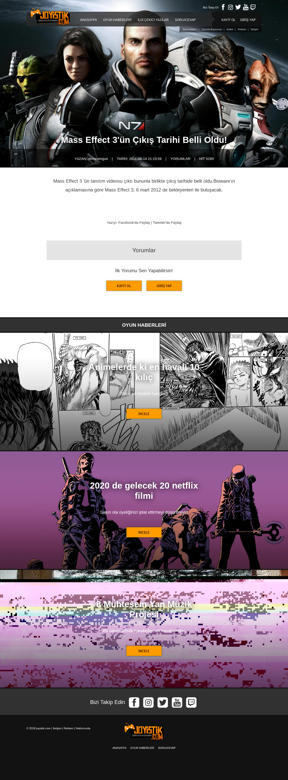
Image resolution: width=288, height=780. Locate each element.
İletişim (254, 29)
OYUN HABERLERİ (117, 20)
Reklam (242, 29)
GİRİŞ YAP (248, 20)
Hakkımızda (83, 728)
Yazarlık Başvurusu (212, 29)
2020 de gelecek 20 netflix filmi (144, 491)
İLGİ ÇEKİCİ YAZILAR (153, 20)
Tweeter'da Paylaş (167, 223)
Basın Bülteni (190, 29)
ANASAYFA (88, 20)
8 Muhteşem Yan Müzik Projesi (144, 609)
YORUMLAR (180, 159)
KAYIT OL (228, 20)
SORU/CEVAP (185, 20)
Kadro (230, 29)
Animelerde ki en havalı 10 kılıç (144, 372)
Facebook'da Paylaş (134, 223)
